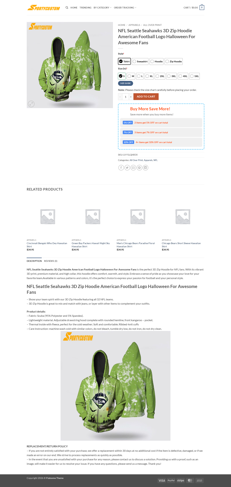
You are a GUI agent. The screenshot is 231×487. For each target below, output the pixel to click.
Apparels (134, 25)
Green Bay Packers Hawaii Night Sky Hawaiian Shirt (91, 245)
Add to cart (146, 96)
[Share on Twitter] (127, 167)
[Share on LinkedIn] (145, 167)
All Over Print (152, 25)
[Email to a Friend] (133, 167)
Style (121, 53)
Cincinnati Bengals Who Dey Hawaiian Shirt (47, 245)
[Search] (67, 7)
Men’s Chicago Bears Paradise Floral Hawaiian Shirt (136, 245)
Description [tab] (34, 261)
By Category (101, 7)
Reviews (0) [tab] (50, 261)
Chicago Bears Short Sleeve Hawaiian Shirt (181, 245)
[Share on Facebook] (121, 167)
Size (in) (122, 68)
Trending (85, 7)
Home (74, 7)
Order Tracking (124, 7)
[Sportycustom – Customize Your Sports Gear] (44, 7)
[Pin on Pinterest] (139, 167)
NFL (156, 160)
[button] (194, 7)
